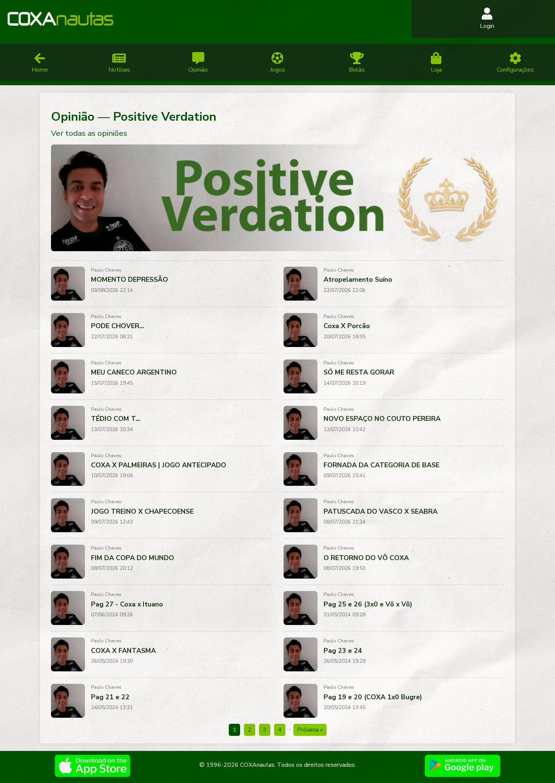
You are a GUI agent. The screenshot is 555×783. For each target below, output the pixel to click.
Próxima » (310, 730)
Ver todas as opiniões (89, 133)
